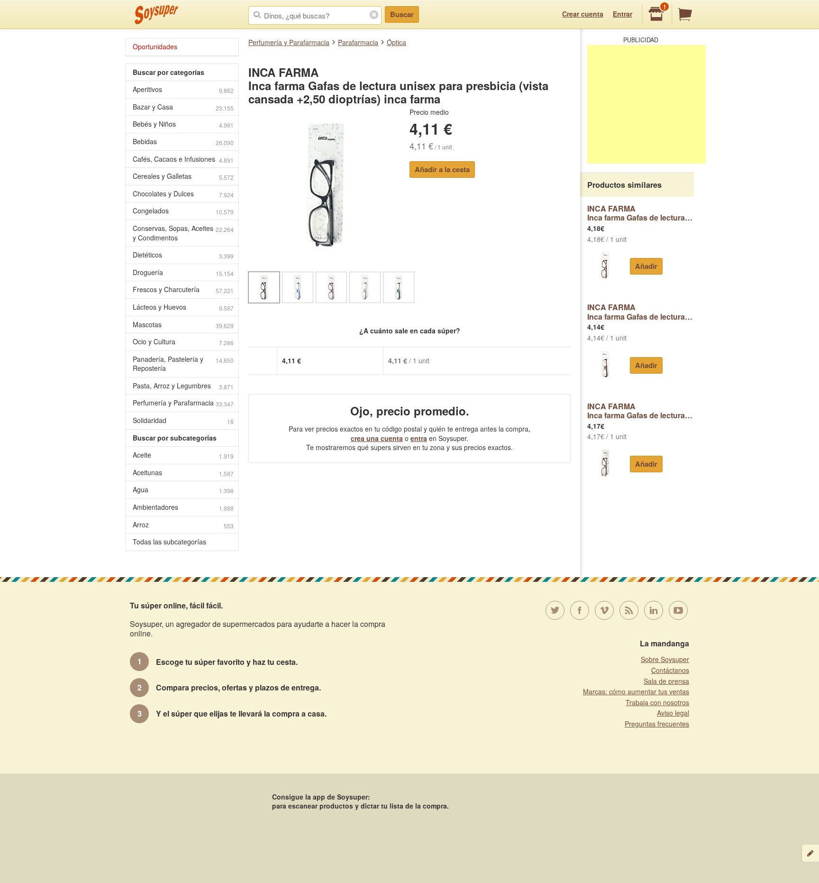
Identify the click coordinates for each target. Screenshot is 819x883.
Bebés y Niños (183, 124)
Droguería (183, 272)
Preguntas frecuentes (657, 723)
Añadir (646, 266)
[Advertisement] (646, 104)
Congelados (183, 211)
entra (418, 438)
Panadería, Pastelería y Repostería (183, 363)
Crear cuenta (582, 13)
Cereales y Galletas (183, 176)
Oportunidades (155, 46)
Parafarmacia (358, 42)
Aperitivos (183, 89)
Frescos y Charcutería (183, 289)
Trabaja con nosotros (657, 702)
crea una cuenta (377, 438)
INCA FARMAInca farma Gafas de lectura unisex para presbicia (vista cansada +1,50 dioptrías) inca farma (640, 213)
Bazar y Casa (183, 107)
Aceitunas (183, 473)
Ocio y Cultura (183, 342)
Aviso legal (673, 712)
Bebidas (183, 142)
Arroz (183, 525)
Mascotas (183, 325)
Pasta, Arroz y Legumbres (183, 386)
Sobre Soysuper (665, 659)
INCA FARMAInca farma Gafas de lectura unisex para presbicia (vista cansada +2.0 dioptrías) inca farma (640, 312)
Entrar (622, 13)
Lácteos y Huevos (183, 307)
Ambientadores (183, 507)
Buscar (402, 14)
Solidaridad (183, 420)
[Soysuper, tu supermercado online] (157, 14)
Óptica (396, 42)
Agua (183, 490)
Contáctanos (670, 670)
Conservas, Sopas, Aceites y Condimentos (183, 232)
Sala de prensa (666, 681)
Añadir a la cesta (442, 169)
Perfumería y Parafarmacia (288, 42)
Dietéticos (183, 255)
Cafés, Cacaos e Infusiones (183, 159)
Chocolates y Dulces (183, 194)
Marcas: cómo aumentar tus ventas (636, 691)
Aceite (183, 455)
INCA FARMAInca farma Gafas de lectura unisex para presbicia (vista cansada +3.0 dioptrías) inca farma (640, 411)
